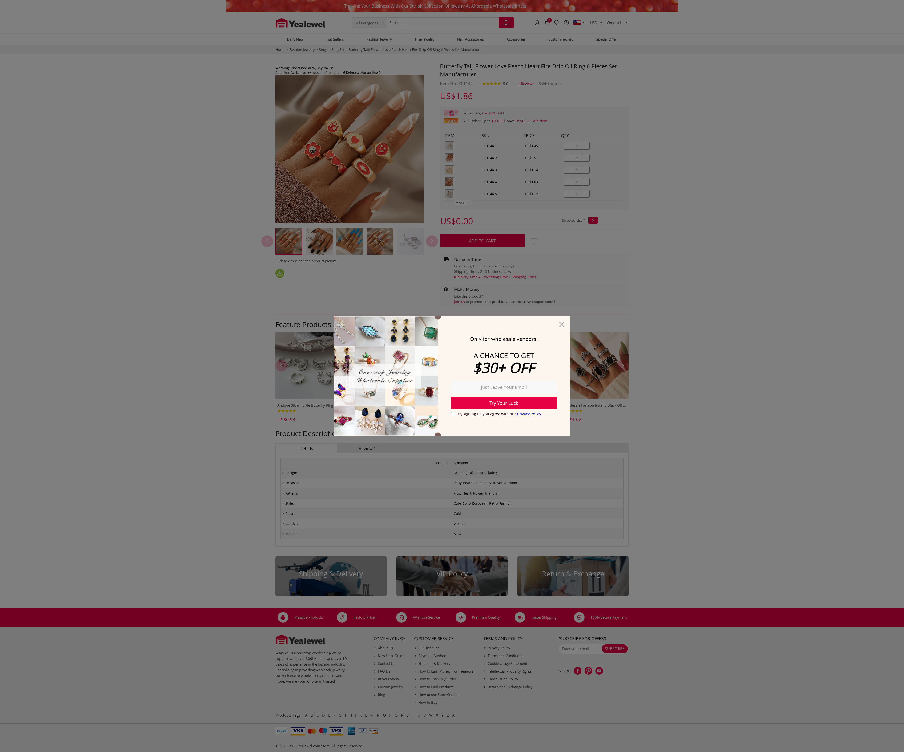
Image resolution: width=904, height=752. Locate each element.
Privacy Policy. (529, 413)
